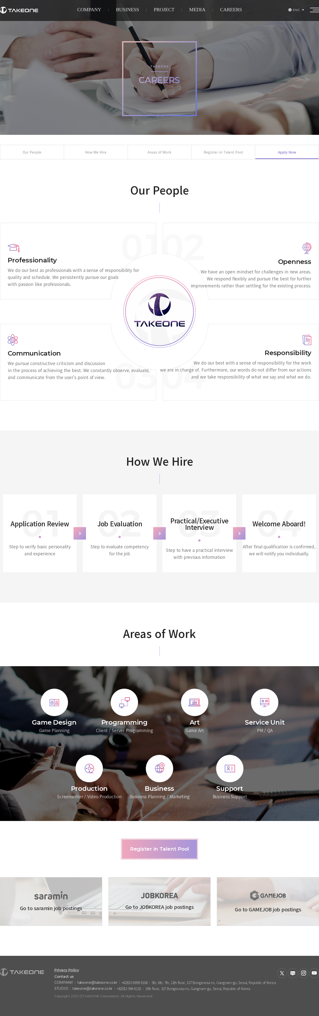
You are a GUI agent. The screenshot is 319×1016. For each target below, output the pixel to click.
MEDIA (197, 9)
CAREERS (231, 9)
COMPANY (89, 9)
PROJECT (164, 9)
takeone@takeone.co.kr (97, 982)
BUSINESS (127, 9)
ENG (296, 10)
